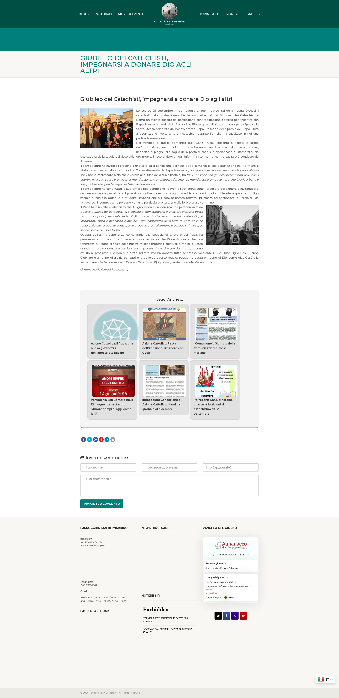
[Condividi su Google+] (95, 439)
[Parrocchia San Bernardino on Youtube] (243, 616)
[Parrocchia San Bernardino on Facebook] (226, 616)
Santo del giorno (231, 566)
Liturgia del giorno (231, 587)
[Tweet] (89, 439)
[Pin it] (101, 439)
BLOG (83, 14)
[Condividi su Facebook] (83, 439)
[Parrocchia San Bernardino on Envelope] (218, 616)
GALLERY (253, 14)
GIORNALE (233, 14)
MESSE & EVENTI (130, 14)
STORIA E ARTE (209, 14)
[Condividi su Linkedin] (107, 439)
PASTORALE (104, 14)
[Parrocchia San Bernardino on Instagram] (235, 616)
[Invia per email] (112, 439)
